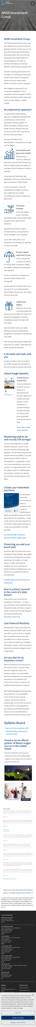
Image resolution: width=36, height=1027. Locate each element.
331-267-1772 (7, 932)
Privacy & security (23, 988)
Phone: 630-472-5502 (6, 919)
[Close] (33, 994)
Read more (16, 617)
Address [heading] (3, 985)
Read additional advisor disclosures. (10, 878)
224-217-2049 (7, 942)
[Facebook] (3, 922)
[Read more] (5, 816)
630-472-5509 (8, 967)
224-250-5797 (7, 952)
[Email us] (2, 922)
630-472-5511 (8, 950)
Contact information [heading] (7, 915)
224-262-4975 (7, 977)
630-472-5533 (8, 940)
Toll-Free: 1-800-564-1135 (7, 920)
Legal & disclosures (24, 990)
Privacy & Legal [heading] (23, 985)
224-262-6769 (7, 968)
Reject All (18, 1013)
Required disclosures (6, 829)
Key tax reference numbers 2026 (17, 728)
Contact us (8, 361)
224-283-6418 (7, 960)
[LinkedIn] (3, 934)
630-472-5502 (8, 958)
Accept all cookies (18, 1018)
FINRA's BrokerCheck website (21, 893)
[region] (18, 1009)
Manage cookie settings (18, 1022)
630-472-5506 (8, 975)
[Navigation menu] (32, 3)
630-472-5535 (8, 931)
